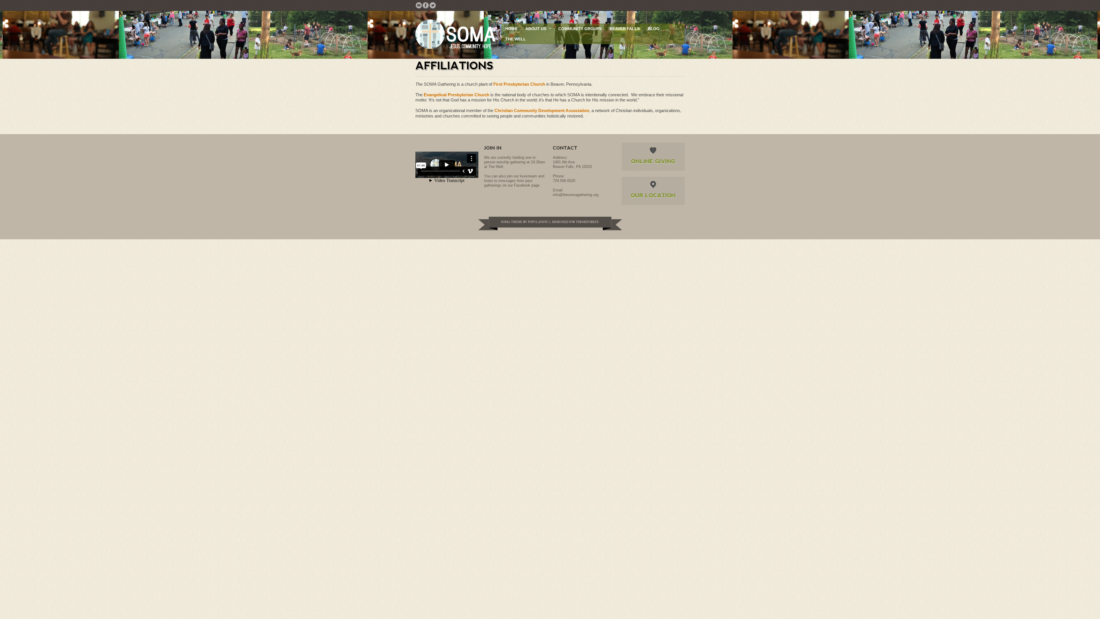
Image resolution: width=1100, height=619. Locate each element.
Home (511, 28)
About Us (535, 28)
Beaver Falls (625, 28)
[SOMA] (455, 34)
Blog (653, 28)
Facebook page (526, 185)
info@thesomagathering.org (575, 195)
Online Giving (653, 161)
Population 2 (539, 222)
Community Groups (580, 28)
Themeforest (587, 222)
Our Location (653, 195)
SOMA (505, 222)
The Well (515, 39)
